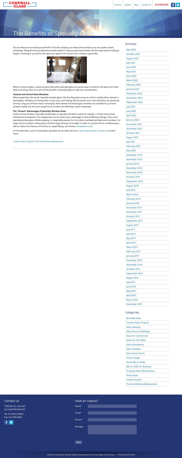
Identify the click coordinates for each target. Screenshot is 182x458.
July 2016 (130, 282)
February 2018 (133, 198)
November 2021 (134, 128)
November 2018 (134, 172)
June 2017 (131, 233)
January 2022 (132, 119)
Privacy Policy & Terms (126, 454)
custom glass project (87, 130)
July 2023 (130, 62)
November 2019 (134, 159)
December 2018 (134, 168)
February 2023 (133, 84)
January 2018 (132, 203)
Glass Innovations (135, 344)
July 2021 (130, 141)
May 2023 (131, 71)
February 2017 (133, 251)
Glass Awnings (133, 327)
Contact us (103, 130)
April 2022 (131, 115)
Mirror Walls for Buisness (139, 366)
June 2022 (131, 111)
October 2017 (133, 216)
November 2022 (134, 97)
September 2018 (134, 181)
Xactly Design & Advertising (103, 454)
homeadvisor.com (84, 126)
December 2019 (134, 154)
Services (117, 4)
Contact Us (146, 4)
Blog (136, 4)
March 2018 (132, 194)
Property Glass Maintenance (140, 370)
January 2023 (132, 89)
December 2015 (134, 304)
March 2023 (132, 80)
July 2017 (130, 229)
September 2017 (134, 220)
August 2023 (132, 58)
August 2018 (132, 185)
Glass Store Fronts (135, 353)
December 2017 (134, 207)
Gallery (128, 4)
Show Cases (132, 375)
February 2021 (133, 146)
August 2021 (132, 137)
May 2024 (131, 49)
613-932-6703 (161, 4)
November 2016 (134, 264)
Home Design (133, 357)
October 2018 (133, 176)
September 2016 (134, 273)
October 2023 (133, 54)
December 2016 (134, 260)
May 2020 (131, 150)
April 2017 (131, 242)
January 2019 (132, 163)
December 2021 (134, 124)
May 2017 (131, 238)
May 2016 (131, 291)
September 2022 (134, 102)
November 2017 (134, 212)
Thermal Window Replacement (49, 141)
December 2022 (134, 93)
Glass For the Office (136, 340)
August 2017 (132, 225)
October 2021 (133, 133)
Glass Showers (133, 348)
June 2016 (131, 286)
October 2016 (133, 269)
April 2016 (131, 295)
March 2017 (132, 247)
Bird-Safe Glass (133, 318)
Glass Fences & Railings (138, 331)
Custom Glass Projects (23, 141)
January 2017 (132, 255)
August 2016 (132, 277)
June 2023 (131, 67)
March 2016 (132, 299)
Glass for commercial (137, 335)
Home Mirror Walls (135, 362)
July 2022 (130, 106)
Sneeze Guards (133, 379)
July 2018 (130, 190)
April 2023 (131, 75)
